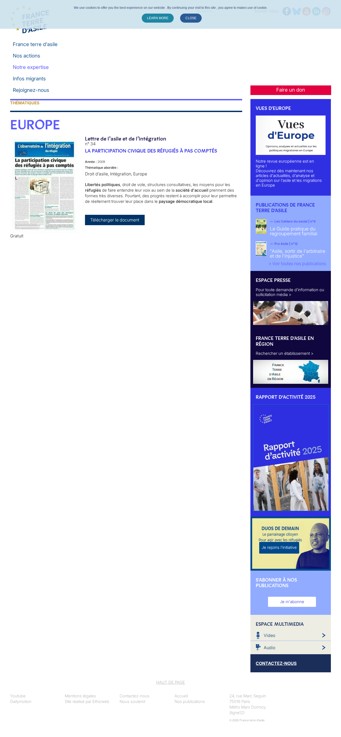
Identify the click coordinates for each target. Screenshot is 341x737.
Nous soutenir (132, 701)
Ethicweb (100, 701)
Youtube (18, 695)
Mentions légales (80, 695)
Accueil (181, 695)
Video (269, 635)
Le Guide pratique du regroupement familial (293, 231)
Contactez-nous (134, 695)
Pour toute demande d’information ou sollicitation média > (290, 292)
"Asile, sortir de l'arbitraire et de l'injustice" (297, 253)
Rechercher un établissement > (285, 353)
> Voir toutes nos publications (297, 263)
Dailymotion (20, 701)
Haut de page (170, 682)
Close (190, 18)
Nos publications (189, 701)
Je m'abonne (292, 601)
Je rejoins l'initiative (279, 547)
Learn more (157, 18)
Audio (269, 647)
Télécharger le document (114, 220)
